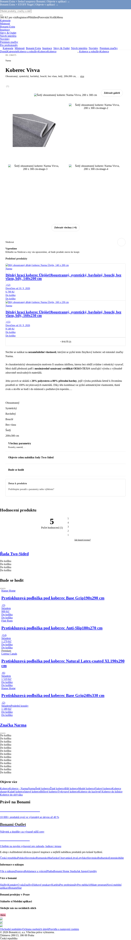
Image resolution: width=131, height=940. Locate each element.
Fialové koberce (103, 788)
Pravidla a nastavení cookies (64, 929)
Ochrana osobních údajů (35, 929)
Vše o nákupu (7, 871)
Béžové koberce (49, 791)
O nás (21, 884)
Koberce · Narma (18, 788)
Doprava (19, 871)
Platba (50, 871)
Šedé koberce (42, 788)
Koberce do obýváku (11, 794)
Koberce (51, 51)
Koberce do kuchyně (89, 791)
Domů (3, 51)
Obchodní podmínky (11, 929)
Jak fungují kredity (87, 871)
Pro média (82, 884)
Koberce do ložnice (111, 791)
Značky (28, 884)
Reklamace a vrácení (35, 871)
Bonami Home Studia (65, 871)
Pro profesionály (68, 884)
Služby (4, 884)
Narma (31, 788)
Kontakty (13, 884)
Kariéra (55, 884)
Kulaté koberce (16, 791)
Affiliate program (97, 884)
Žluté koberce (57, 788)
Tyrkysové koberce (68, 791)
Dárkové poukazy (41, 884)
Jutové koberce (32, 791)
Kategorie (12, 51)
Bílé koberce (71, 788)
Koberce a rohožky (27, 51)
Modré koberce (86, 788)
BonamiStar (15, 887)
